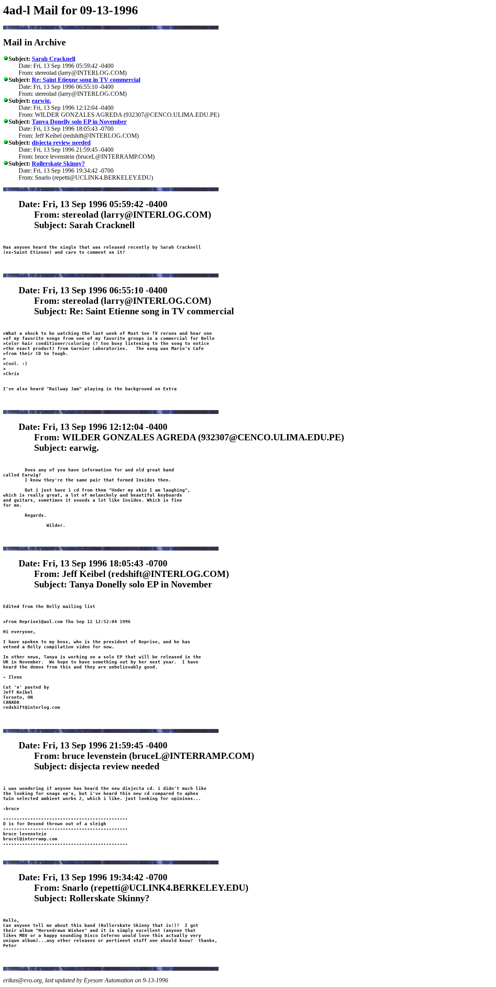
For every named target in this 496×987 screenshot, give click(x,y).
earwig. (41, 100)
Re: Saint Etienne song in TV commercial (86, 79)
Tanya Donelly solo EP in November (79, 121)
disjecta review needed (61, 142)
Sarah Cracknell (53, 58)
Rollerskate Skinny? (58, 163)
